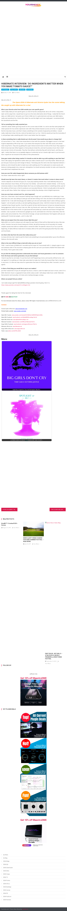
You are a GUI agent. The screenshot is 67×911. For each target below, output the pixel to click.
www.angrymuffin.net (19, 328)
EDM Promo (6, 880)
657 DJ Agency (5, 89)
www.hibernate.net (17, 326)
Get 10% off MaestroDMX (33, 678)
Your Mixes (17, 92)
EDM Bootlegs (7, 887)
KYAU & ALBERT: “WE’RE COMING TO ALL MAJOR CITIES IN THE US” (10, 509)
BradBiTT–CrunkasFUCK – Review (9, 524)
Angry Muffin (14, 89)
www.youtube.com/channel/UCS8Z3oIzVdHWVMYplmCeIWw (27, 315)
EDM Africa (6, 883)
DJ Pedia (5, 855)
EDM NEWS (22, 89)
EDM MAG (6, 871)
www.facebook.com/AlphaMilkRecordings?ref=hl (25, 317)
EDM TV (5, 877)
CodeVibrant (25, 909)
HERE (7, 297)
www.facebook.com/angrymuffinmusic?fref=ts (25, 324)
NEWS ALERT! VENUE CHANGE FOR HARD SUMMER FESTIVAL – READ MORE (33, 539)
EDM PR (5, 893)
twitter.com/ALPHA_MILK (14, 331)
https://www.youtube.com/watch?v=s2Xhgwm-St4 (15, 285)
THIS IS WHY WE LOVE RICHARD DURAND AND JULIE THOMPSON (58, 509)
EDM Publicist (7, 896)
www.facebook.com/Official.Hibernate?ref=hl (23, 321)
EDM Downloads (8, 867)
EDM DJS (5, 864)
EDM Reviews (7, 900)
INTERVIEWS (30, 89)
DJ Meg (5, 858)
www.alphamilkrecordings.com (20, 319)
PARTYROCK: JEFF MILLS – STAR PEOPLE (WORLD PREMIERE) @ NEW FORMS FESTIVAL (53, 656)
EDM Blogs (6, 861)
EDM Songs (6, 874)
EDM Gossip (6, 890)
